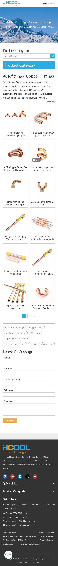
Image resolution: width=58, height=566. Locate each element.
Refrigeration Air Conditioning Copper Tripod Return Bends (15, 134)
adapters (22, 333)
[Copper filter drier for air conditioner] (16, 256)
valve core (48, 344)
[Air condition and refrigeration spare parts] (42, 221)
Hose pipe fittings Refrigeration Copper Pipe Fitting (16, 203)
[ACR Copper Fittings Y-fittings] (42, 187)
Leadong (38, 562)
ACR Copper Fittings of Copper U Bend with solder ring (42, 307)
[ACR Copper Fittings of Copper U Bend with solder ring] (42, 291)
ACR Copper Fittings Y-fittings (42, 203)
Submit (10, 420)
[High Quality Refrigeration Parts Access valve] (42, 256)
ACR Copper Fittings (14, 327)
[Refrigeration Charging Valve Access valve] (16, 221)
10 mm (24, 338)
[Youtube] (35, 476)
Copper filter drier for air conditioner (15, 272)
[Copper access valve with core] (16, 291)
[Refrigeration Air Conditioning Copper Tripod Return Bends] (16, 114)
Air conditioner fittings (14, 344)
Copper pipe (10, 338)
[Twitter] (27, 476)
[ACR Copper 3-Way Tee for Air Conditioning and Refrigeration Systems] (16, 152)
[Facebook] (5, 476)
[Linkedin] (20, 476)
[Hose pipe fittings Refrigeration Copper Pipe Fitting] (16, 183)
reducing (34, 344)
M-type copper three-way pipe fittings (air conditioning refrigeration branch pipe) (42, 134)
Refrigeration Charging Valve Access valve (15, 237)
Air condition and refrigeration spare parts (42, 237)
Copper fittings (36, 327)
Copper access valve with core (16, 307)
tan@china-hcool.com (21, 525)
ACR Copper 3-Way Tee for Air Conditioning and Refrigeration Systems (15, 168)
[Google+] (12, 476)
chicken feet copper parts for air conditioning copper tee (42, 168)
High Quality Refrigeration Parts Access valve (43, 272)
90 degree (35, 333)
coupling (8, 333)
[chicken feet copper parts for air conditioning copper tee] (42, 152)
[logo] (16, 449)
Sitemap (19, 562)
